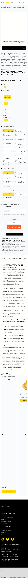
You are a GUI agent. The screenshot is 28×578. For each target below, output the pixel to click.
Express (6, 122)
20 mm (6, 109)
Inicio (2, 6)
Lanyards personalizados (8, 6)
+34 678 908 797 (6, 556)
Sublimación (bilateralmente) (7, 96)
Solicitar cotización (12, 291)
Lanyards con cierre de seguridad (12, 42)
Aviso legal (3, 519)
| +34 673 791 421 (14, 556)
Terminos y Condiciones (6, 517)
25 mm (6, 112)
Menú (12, 2)
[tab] (6, 258)
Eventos (4, 41)
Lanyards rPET (21, 44)
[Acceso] (23, 2)
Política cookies (5, 523)
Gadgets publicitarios (10, 41)
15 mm (6, 106)
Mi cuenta (3, 532)
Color (4, 84)
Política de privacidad (6, 521)
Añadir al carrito (14, 227)
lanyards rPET (12, 361)
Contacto (3, 510)
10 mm (5, 103)
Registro (3, 534)
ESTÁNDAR (6, 119)
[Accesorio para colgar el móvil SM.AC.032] (9, 375)
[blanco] (5, 87)
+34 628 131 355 (6, 560)
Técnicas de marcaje (6, 530)
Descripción (6, 258)
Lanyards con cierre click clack (19, 6)
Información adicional (19, 258)
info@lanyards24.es (6, 563)
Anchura (5, 101)
